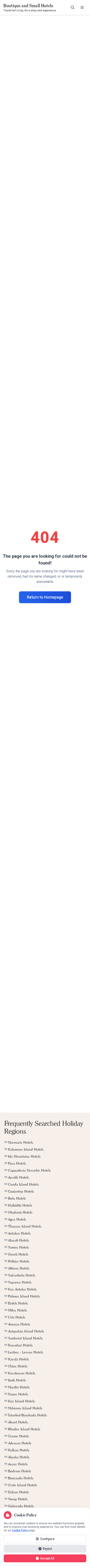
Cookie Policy (20, 1530)
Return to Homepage (45, 597)
